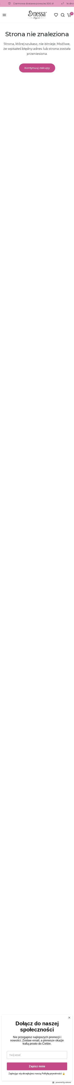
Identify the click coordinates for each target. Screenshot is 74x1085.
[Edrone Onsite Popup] (37, 542)
